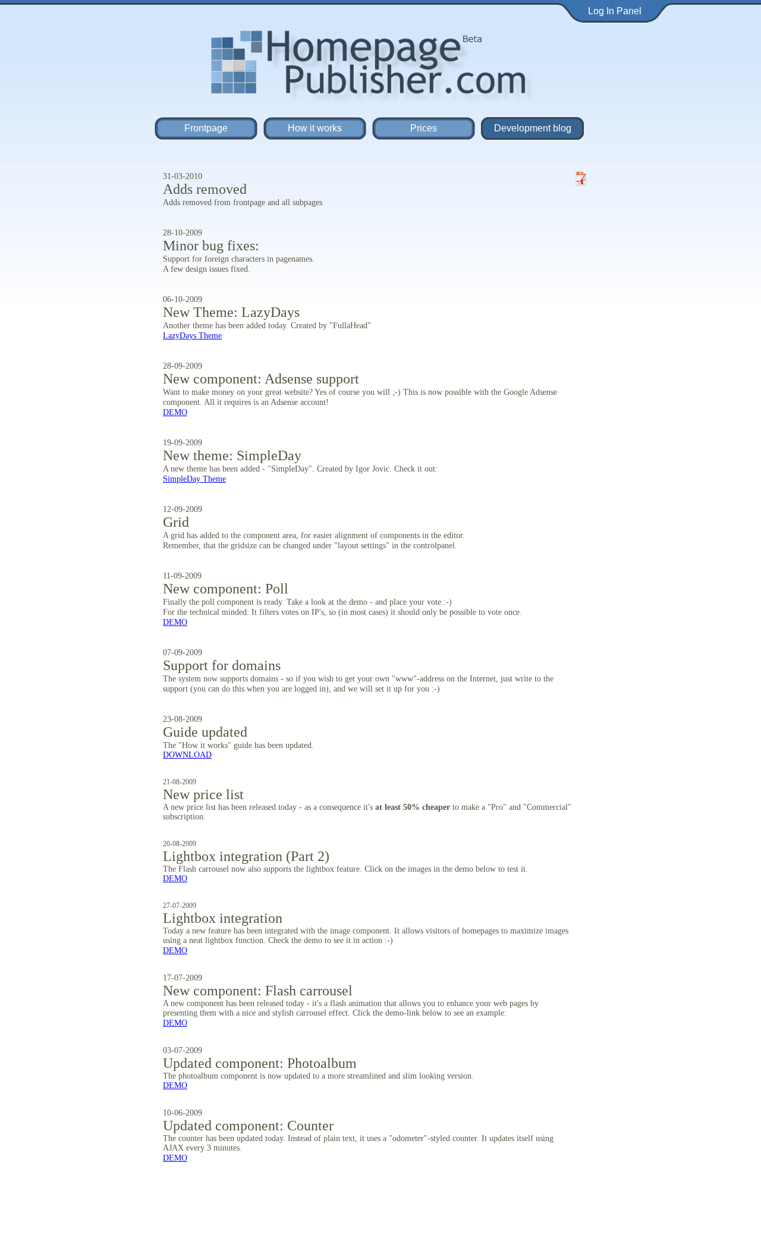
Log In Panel (614, 11)
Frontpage (206, 128)
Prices (423, 128)
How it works (315, 128)
